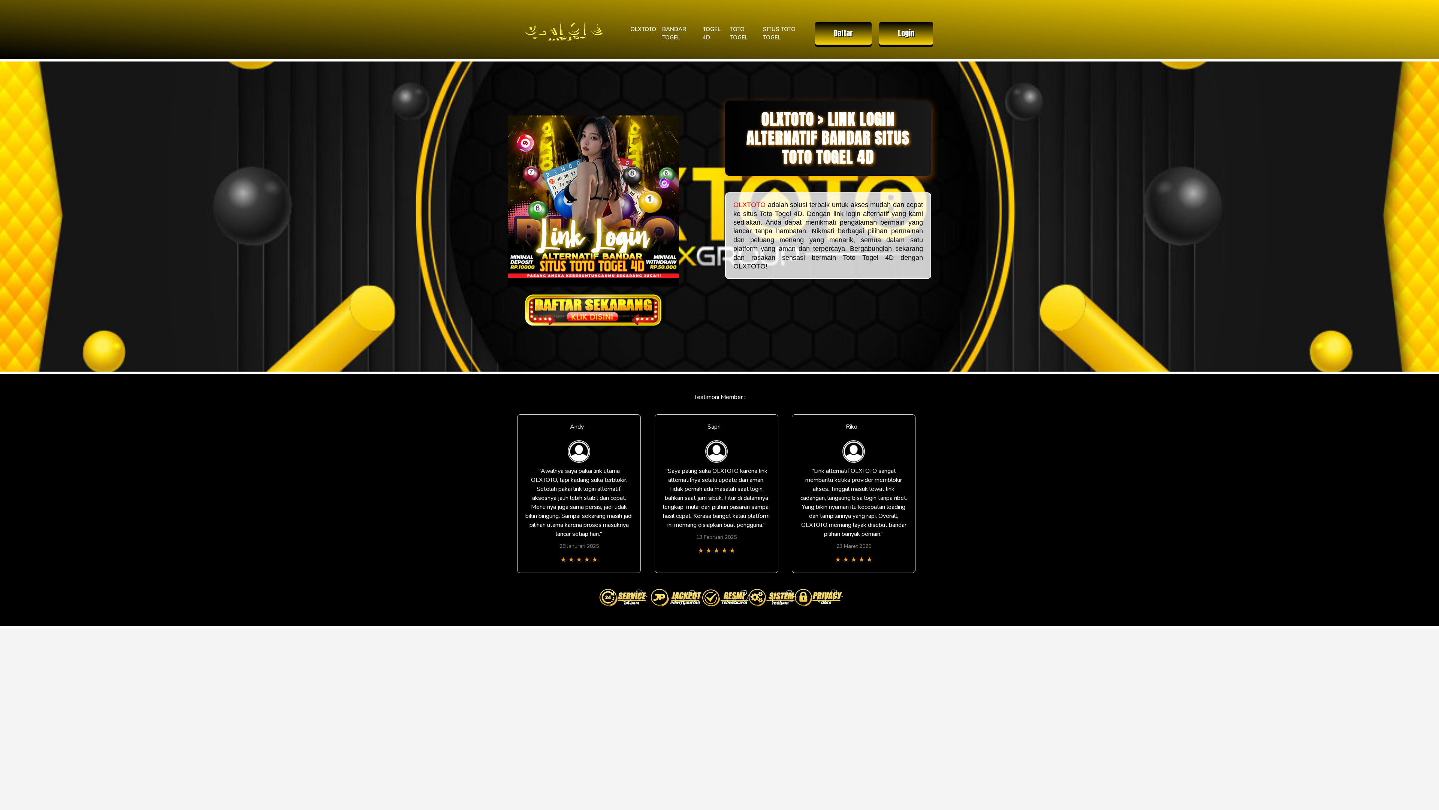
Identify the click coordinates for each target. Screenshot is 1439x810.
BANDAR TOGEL (674, 34)
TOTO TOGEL (739, 34)
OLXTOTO (643, 29)
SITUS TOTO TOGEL (779, 34)
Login (906, 33)
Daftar (843, 33)
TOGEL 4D (712, 34)
